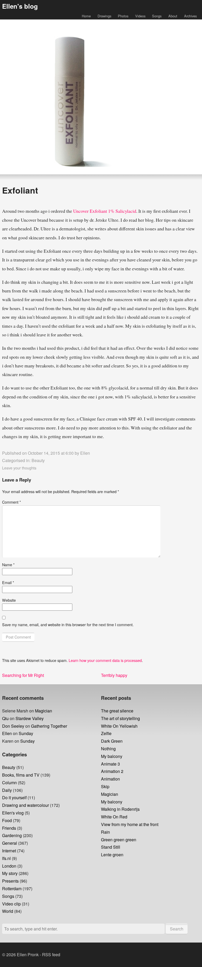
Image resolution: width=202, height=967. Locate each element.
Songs (156, 15)
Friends (9, 828)
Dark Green (112, 741)
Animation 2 (112, 771)
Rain (105, 832)
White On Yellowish (119, 726)
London (9, 866)
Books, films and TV (20, 775)
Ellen (85, 453)
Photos (123, 15)
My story (10, 873)
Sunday (26, 733)
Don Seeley (13, 726)
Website (9, 600)
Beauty (38, 460)
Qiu (5, 718)
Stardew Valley (30, 718)
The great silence (117, 711)
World (7, 911)
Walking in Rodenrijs (120, 809)
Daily (7, 790)
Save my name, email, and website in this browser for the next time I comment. (68, 624)
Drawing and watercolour (25, 805)
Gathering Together (49, 726)
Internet (9, 851)
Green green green (118, 840)
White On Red (114, 817)
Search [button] (176, 929)
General (9, 843)
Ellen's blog (20, 6)
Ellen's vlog (13, 813)
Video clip (11, 904)
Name (8, 564)
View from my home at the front (129, 824)
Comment (11, 502)
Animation (110, 779)
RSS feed (51, 954)
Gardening (12, 835)
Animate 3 (110, 764)
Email (8, 582)
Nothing (108, 749)
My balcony (111, 756)
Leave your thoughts (19, 467)
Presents (10, 881)
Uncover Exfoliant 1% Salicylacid (104, 211)
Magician (43, 711)
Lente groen (112, 855)
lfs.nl (6, 858)
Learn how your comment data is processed (105, 660)
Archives (190, 15)
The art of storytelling (120, 718)
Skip (105, 786)
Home (86, 15)
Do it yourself (14, 797)
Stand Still (110, 847)
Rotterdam (12, 888)
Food (7, 820)
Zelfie (106, 733)
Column (9, 782)
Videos (140, 15)
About (172, 15)
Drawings (104, 15)
